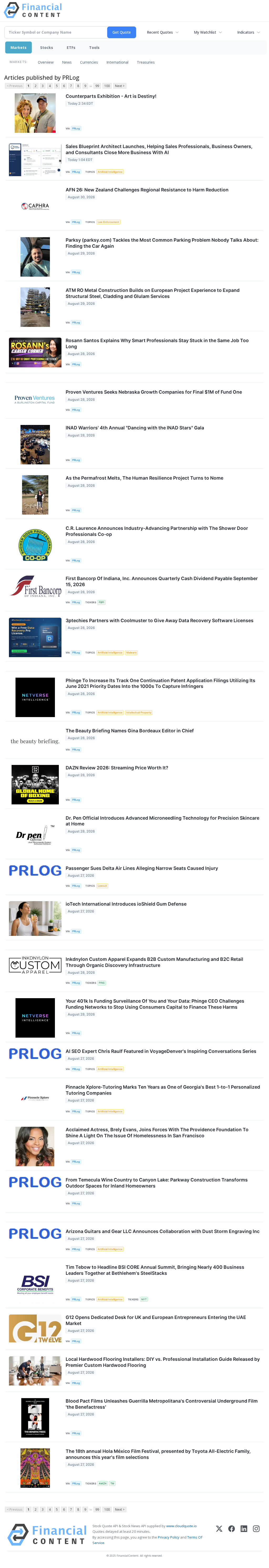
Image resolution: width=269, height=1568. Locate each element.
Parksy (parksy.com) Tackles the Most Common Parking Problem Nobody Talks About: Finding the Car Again (162, 243)
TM (112, 1483)
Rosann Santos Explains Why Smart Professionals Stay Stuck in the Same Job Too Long (157, 343)
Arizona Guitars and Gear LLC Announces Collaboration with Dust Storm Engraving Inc (163, 1231)
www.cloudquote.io (181, 1526)
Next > (120, 86)
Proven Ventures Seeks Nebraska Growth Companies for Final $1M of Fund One (154, 392)
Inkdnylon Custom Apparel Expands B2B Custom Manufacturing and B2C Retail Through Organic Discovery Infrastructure (154, 962)
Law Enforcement (108, 222)
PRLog (76, 128)
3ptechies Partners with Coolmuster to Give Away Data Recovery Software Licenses (160, 620)
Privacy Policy (168, 1537)
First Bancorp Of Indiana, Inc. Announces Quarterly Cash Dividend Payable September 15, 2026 (162, 581)
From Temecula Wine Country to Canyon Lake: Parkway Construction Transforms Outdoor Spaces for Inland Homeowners (157, 1183)
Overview (46, 62)
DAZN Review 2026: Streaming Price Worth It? (117, 767)
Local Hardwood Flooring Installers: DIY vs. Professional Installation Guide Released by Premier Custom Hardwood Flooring (163, 1362)
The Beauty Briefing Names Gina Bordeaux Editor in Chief (130, 730)
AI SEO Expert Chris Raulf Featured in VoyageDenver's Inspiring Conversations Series (161, 1051)
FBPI (101, 602)
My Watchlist (205, 32)
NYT (144, 1299)
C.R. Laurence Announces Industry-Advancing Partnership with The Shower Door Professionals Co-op (157, 531)
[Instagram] (256, 1534)
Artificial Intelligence (110, 171)
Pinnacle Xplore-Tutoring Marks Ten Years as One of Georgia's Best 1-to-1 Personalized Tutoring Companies (163, 1090)
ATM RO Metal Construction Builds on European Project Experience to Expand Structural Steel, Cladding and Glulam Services (153, 293)
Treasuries (146, 62)
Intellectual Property (138, 712)
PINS (102, 982)
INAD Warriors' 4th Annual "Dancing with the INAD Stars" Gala (135, 427)
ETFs (71, 47)
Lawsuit (102, 885)
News (67, 62)
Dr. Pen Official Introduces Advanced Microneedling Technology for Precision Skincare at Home (162, 821)
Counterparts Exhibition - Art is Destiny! (111, 96)
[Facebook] (231, 1534)
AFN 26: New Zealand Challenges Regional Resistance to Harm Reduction (147, 189)
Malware (131, 652)
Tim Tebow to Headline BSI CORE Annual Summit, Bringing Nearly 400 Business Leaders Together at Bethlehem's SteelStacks (155, 1270)
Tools (94, 47)
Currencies (89, 62)
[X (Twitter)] (219, 1534)
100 (107, 86)
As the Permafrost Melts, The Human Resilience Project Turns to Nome (144, 478)
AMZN (102, 1483)
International (117, 62)
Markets (19, 47)
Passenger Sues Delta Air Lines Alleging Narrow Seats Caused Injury (142, 868)
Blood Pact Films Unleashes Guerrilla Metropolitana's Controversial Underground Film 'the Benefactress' (162, 1404)
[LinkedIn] (244, 1534)
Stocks (46, 47)
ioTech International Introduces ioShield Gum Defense (126, 904)
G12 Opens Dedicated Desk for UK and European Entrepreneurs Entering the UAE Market (156, 1320)
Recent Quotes (160, 32)
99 (97, 86)
